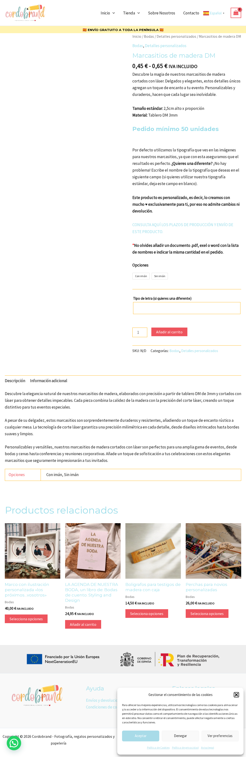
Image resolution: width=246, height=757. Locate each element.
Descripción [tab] (15, 380)
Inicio (105, 13)
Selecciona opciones (26, 618)
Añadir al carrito (169, 331)
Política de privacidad (185, 747)
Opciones (140, 265)
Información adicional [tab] (48, 380)
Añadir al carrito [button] (83, 624)
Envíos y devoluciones (105, 700)
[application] (112, 13)
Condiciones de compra (106, 707)
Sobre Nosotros (161, 13)
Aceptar (141, 735)
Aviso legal (207, 747)
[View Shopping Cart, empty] (236, 13)
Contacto (191, 13)
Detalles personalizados (176, 36)
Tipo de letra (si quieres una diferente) (162, 298)
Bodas (149, 36)
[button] (236, 694)
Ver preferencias (220, 735)
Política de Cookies (158, 747)
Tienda (129, 13)
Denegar (180, 735)
